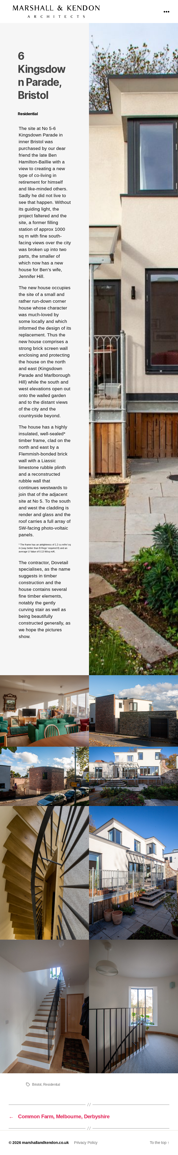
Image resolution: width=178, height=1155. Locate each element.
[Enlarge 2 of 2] (172, 681)
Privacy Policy (85, 1142)
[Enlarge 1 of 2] (83, 681)
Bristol (36, 1084)
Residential (51, 1084)
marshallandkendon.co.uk (45, 1142)
